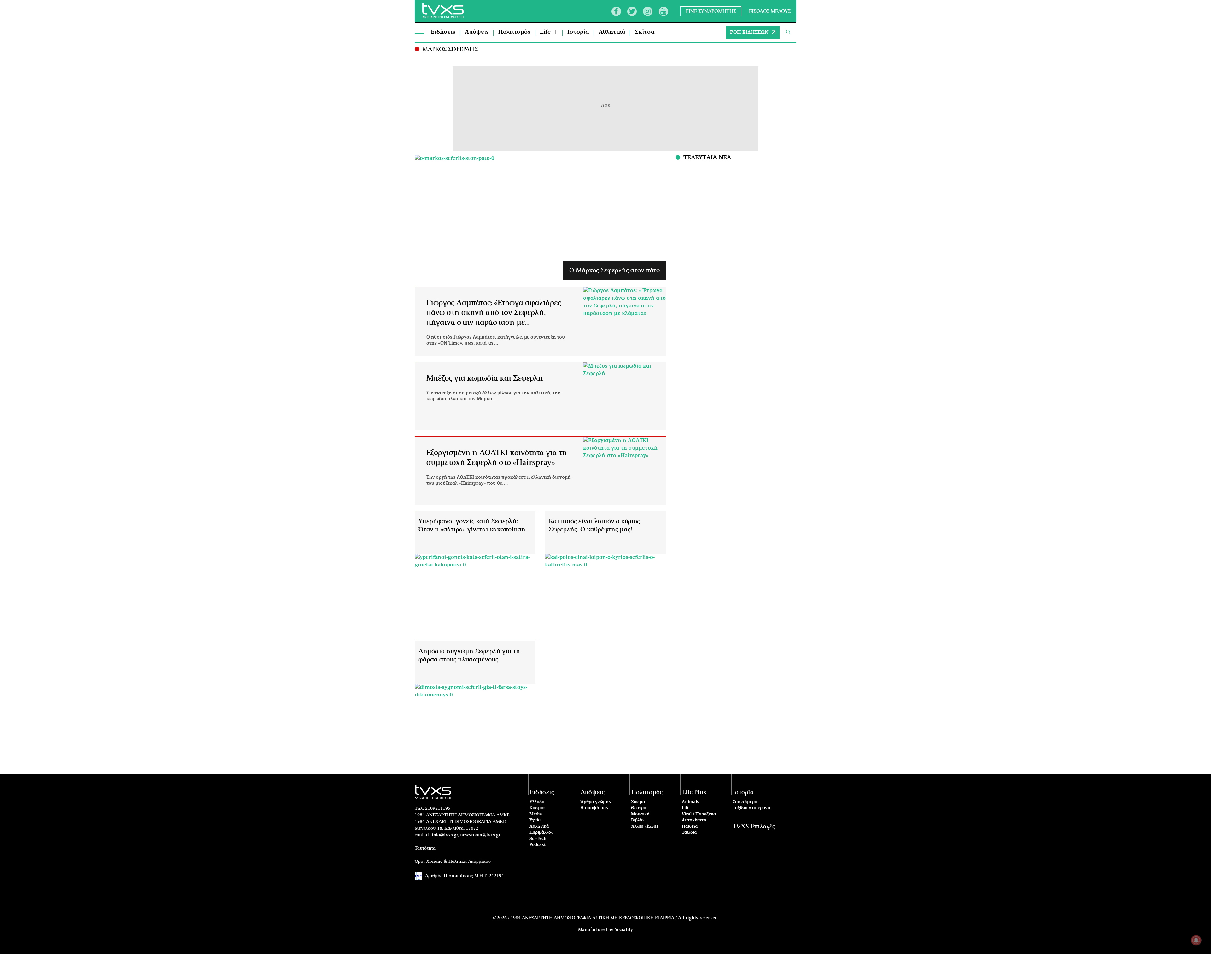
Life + (549, 32)
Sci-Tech (538, 839)
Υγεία (535, 820)
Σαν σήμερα (745, 802)
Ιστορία (578, 32)
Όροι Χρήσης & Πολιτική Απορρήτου (453, 861)
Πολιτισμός (514, 32)
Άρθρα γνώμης (595, 802)
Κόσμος (537, 808)
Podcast (537, 845)
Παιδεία (690, 827)
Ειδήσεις (443, 32)
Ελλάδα (536, 802)
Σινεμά (638, 802)
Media (535, 814)
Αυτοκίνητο (694, 820)
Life (685, 808)
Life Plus (694, 793)
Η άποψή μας (594, 808)
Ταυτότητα (425, 848)
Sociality (624, 929)
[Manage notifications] (1196, 940)
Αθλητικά (612, 32)
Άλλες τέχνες (644, 827)
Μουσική (640, 814)
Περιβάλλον (541, 833)
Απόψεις (477, 32)
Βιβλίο (637, 820)
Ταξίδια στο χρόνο (751, 808)
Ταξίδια (689, 833)
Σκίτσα (645, 32)
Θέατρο (638, 808)
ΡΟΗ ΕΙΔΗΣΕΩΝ (749, 32)
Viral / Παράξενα (699, 814)
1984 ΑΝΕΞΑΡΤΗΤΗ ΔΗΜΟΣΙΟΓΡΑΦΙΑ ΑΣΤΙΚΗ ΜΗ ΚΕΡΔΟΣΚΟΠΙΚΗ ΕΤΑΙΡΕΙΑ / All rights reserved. (614, 918)
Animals (690, 802)
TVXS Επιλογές (754, 827)
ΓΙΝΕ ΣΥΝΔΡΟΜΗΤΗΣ (711, 11)
